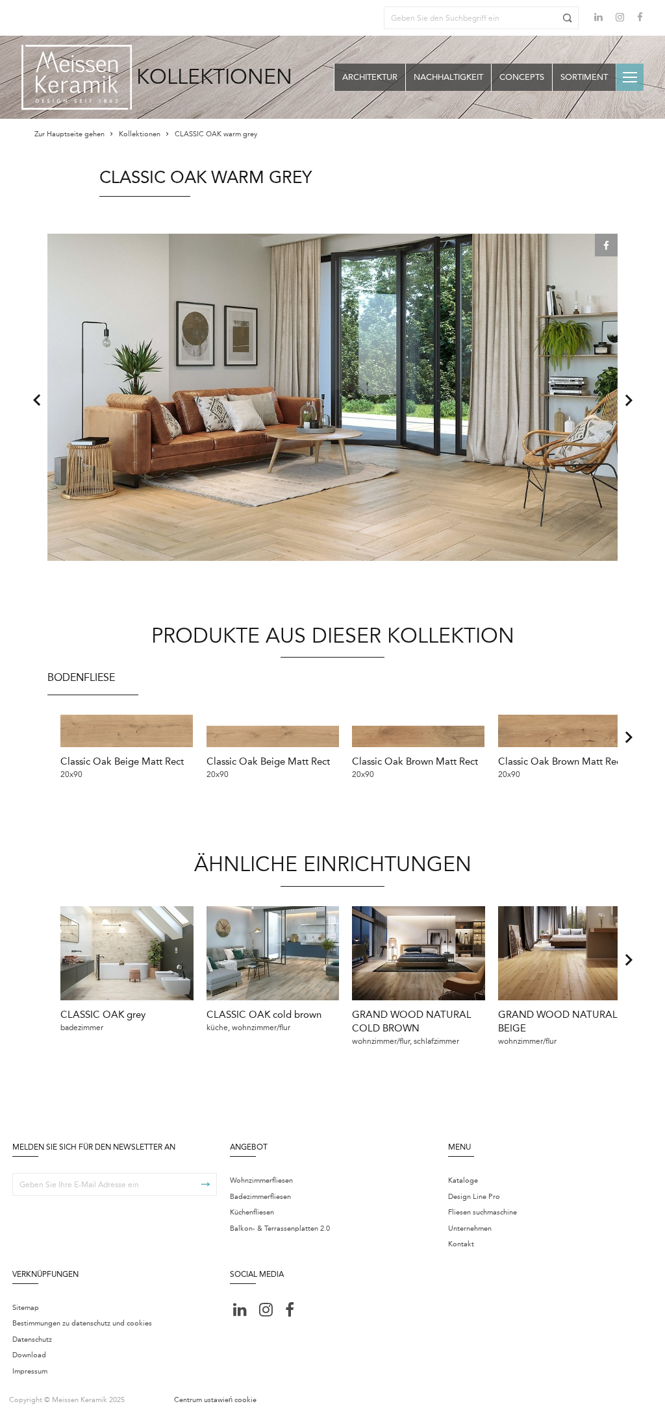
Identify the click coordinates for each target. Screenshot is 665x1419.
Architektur (369, 77)
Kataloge (463, 1180)
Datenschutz (32, 1339)
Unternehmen (470, 1228)
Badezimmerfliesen (260, 1196)
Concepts (521, 77)
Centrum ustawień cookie (215, 1400)
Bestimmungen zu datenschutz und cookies (82, 1323)
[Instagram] (620, 18)
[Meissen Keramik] (76, 77)
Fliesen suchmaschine (482, 1212)
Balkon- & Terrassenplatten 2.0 (280, 1228)
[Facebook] (640, 18)
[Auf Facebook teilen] (606, 245)
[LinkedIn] (598, 17)
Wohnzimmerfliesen (261, 1180)
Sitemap (25, 1307)
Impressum (29, 1371)
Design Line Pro (474, 1196)
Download (29, 1355)
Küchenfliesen (252, 1212)
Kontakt (461, 1244)
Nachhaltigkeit (448, 77)
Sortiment (584, 77)
